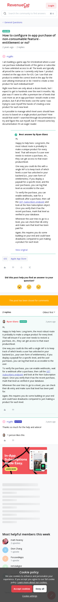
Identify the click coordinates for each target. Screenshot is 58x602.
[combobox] (29, 13)
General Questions (13, 22)
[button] (3, 6)
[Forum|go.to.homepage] (18, 5)
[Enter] (4, 13)
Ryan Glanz (12, 321)
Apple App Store (18, 258)
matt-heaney (17, 540)
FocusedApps (17, 557)
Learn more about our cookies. (32, 582)
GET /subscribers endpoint (31, 201)
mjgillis (10, 56)
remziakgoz (16, 566)
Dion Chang (16, 548)
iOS (5, 258)
